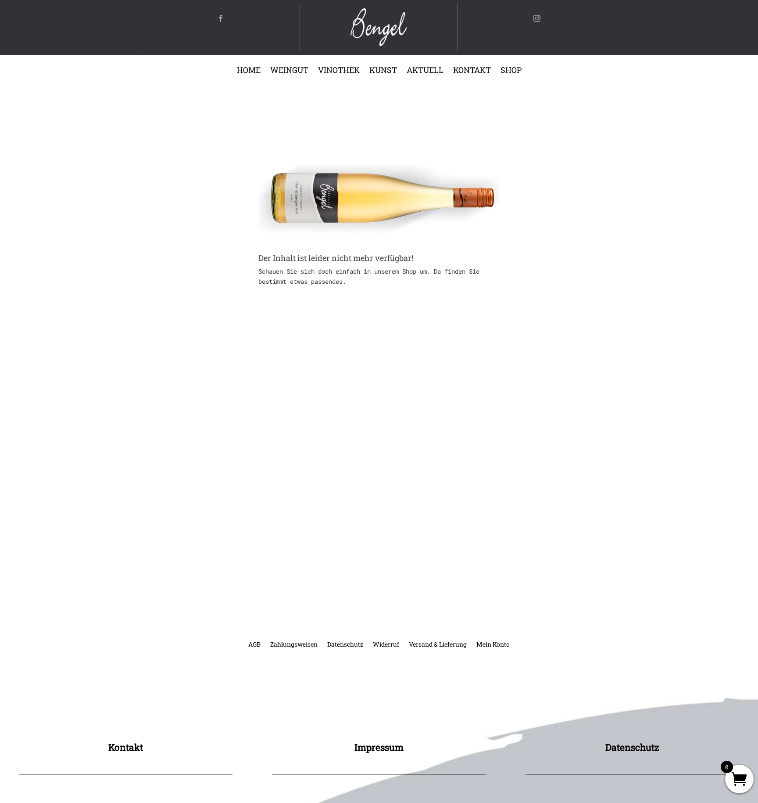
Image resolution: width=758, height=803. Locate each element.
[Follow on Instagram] (537, 18)
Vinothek (339, 71)
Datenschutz (345, 644)
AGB (254, 644)
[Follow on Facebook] (221, 18)
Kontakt (472, 71)
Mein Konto (493, 644)
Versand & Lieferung (438, 644)
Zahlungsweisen (294, 644)
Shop (511, 71)
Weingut (289, 71)
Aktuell (425, 71)
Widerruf (386, 644)
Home (249, 71)
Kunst (383, 71)
